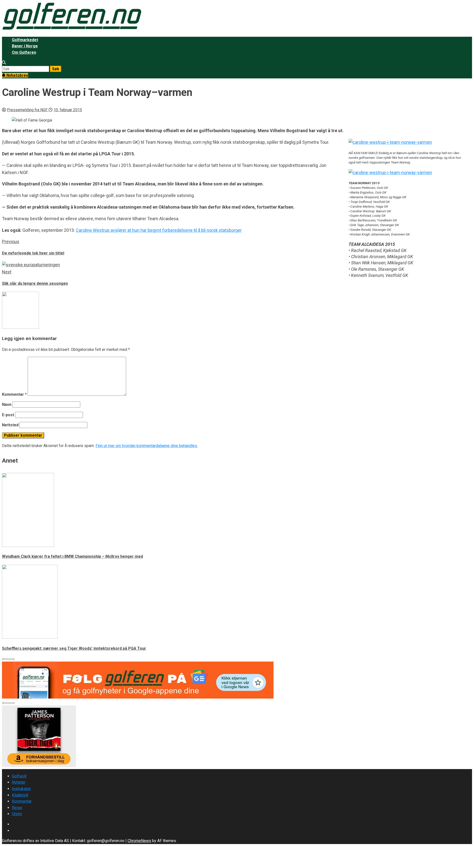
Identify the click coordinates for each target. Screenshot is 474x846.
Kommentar (14, 394)
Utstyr (17, 813)
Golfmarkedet (25, 39)
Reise (17, 807)
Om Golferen (24, 52)
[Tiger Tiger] (39, 765)
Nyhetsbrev (16, 75)
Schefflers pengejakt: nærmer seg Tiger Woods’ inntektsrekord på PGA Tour (74, 648)
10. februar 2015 (68, 110)
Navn (6, 404)
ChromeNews (139, 840)
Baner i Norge (25, 46)
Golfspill (19, 776)
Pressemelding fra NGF (28, 110)
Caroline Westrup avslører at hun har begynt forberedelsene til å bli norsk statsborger (159, 230)
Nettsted (10, 425)
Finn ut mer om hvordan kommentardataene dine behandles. (147, 445)
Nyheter (18, 782)
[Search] (4, 62)
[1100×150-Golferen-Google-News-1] (138, 697)
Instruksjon (21, 788)
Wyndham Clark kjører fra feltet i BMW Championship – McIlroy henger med (72, 556)
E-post (8, 415)
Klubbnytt (20, 795)
